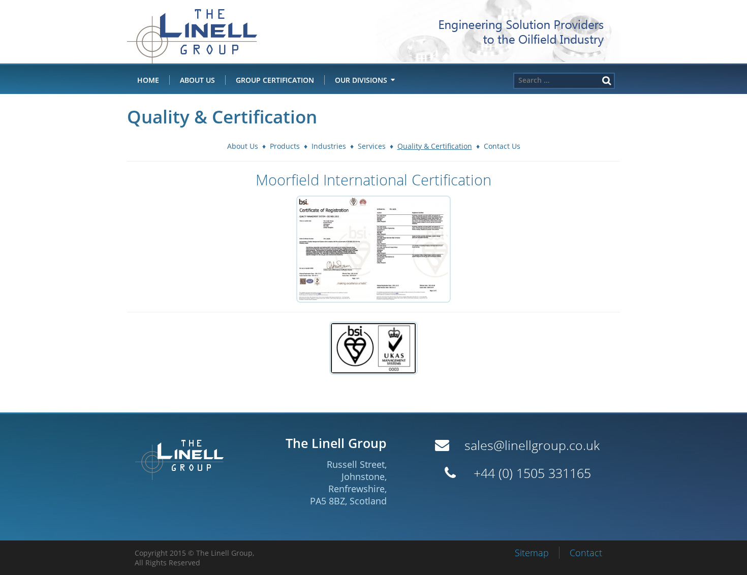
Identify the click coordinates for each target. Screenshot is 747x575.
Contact (586, 553)
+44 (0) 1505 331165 (532, 473)
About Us (197, 80)
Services (372, 146)
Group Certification (275, 80)
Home (148, 80)
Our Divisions (361, 80)
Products (285, 146)
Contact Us (502, 146)
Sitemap (532, 553)
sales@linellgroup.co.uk (532, 445)
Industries (329, 146)
